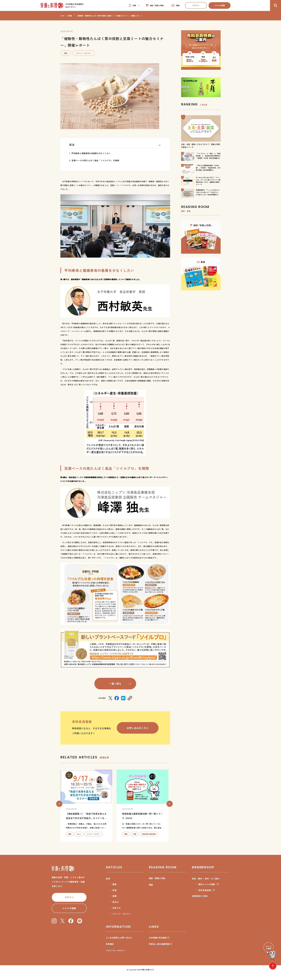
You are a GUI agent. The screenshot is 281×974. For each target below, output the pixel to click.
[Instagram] (54, 920)
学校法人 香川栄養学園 (159, 944)
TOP (62, 16)
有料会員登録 (204, 890)
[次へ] (169, 803)
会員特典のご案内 (200, 896)
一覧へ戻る (115, 683)
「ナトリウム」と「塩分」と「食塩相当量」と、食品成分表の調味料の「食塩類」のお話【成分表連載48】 (208, 155)
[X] (110, 698)
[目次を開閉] (159, 145)
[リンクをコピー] (130, 698)
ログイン (195, 5)
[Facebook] (116, 698)
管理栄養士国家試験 (149, 834)
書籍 (151, 884)
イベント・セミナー (84, 53)
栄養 (70, 16)
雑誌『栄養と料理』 (158, 878)
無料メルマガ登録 (206, 884)
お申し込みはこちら (138, 728)
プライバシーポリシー (116, 950)
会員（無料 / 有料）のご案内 (205, 878)
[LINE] (79, 920)
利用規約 (110, 944)
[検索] (275, 5)
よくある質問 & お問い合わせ (119, 937)
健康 (69, 834)
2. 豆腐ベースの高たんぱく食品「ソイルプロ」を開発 (94, 160)
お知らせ (116, 907)
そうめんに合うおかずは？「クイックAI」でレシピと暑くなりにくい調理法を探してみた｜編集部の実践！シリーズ (208, 180)
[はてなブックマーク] (123, 698)
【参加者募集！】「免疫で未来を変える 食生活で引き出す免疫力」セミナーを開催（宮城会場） (86, 818)
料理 (114, 890)
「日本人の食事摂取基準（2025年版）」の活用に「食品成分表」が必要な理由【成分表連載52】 (208, 167)
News (79, 834)
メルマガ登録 (219, 5)
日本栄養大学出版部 (158, 937)
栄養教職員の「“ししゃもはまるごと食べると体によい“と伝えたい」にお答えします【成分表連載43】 (208, 192)
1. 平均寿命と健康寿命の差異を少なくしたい (90, 153)
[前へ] (59, 803)
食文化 (115, 901)
